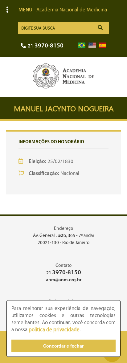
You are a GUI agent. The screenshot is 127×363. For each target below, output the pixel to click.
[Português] (81, 45)
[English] (92, 45)
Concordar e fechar (63, 346)
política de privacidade (54, 329)
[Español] (102, 45)
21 (45, 46)
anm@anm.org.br (63, 280)
